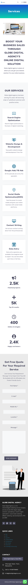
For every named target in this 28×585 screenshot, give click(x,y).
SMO (6, 536)
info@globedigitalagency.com (13, 573)
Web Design (8, 543)
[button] (18, 2)
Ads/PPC (7, 537)
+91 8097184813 (13, 569)
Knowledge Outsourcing (11, 546)
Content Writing (9, 539)
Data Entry (7, 544)
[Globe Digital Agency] (3, 2)
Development (8, 541)
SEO (6, 534)
